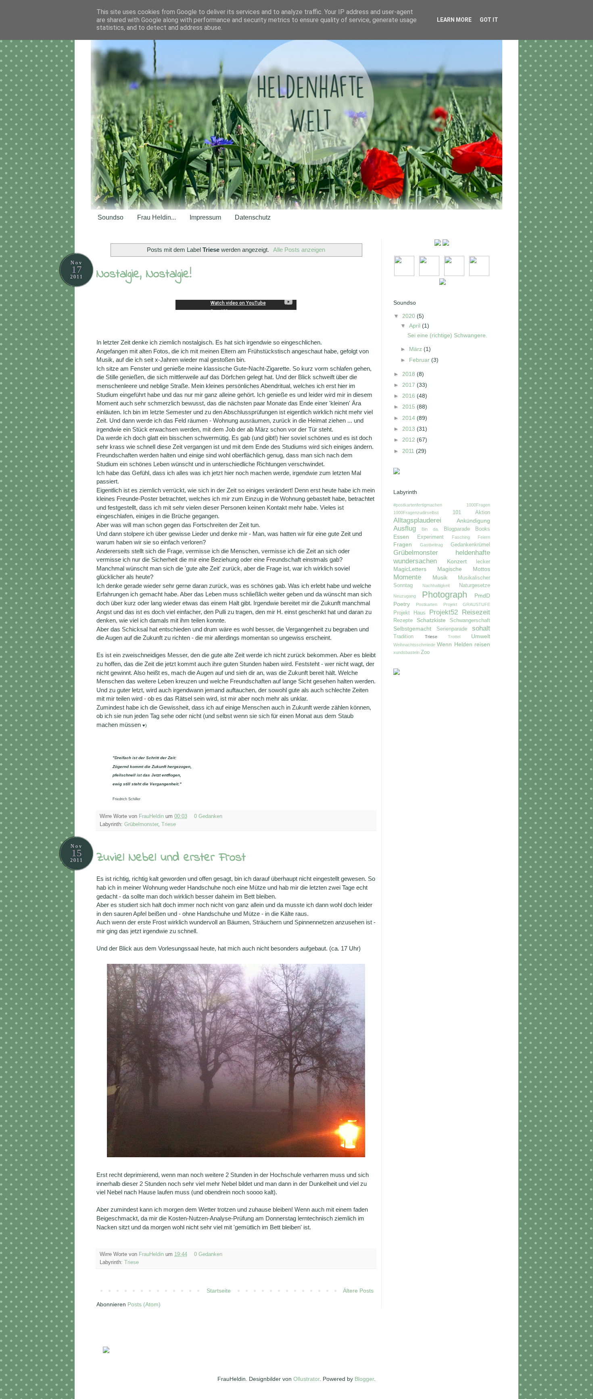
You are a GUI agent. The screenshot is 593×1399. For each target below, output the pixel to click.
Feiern (484, 537)
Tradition (403, 636)
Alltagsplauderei (417, 520)
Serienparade (451, 629)
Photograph (444, 594)
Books (482, 529)
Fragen (402, 544)
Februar (420, 360)
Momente (407, 577)
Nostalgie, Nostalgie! (144, 274)
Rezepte (403, 620)
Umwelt (480, 636)
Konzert (457, 561)
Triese (168, 824)
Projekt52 (443, 612)
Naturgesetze (474, 585)
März (416, 349)
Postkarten (426, 604)
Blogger (364, 1379)
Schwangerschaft (470, 620)
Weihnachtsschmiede (414, 644)
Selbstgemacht (412, 628)
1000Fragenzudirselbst (415, 512)
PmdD (482, 595)
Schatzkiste (431, 620)
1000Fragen (478, 504)
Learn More (454, 20)
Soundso (110, 217)
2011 (409, 451)
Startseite (219, 1290)
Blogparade (457, 529)
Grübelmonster (141, 824)
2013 (409, 429)
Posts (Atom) (144, 1304)
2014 (409, 418)
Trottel (454, 636)
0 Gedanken (209, 816)
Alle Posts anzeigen (299, 249)
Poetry (401, 604)
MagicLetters (409, 569)
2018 (409, 374)
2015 (409, 406)
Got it (489, 20)
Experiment (430, 537)
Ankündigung (473, 520)
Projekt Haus (409, 613)
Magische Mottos (463, 569)
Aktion (482, 512)
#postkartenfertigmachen (417, 504)
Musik (439, 577)
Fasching (461, 537)
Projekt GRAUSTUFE (466, 604)
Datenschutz (253, 217)
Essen (401, 536)
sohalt (481, 628)
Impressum (205, 217)
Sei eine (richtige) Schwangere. (447, 335)
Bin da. (430, 529)
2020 (409, 316)
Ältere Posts (358, 1290)
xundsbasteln (406, 652)
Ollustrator (306, 1379)
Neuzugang (404, 596)
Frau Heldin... (156, 217)
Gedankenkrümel (470, 545)
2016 (409, 395)
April (415, 325)
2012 (409, 439)
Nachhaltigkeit (436, 585)
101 (457, 512)
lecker (483, 562)
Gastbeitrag (431, 544)
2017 (409, 385)
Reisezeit (476, 612)
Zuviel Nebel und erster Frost (171, 858)
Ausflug (404, 528)
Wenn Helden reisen (463, 644)
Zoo (425, 652)
